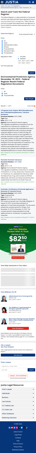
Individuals (6, 393)
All (4, 41)
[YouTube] (12, 428)
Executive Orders (9, 51)
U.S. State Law (7, 410)
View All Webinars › (18, 328)
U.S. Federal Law (8, 406)
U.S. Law (7, 6)
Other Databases (8, 414)
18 (30, 7)
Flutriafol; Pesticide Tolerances (11, 160)
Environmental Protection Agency (9, 7)
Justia (2, 6)
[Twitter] (24, 428)
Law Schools (6, 401)
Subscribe (30, 106)
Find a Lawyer (6, 362)
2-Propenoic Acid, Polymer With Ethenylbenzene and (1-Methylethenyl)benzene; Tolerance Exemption (17, 112)
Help (18, 440)
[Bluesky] (22, 428)
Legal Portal (18, 434)
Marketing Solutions (9, 418)
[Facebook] (14, 428)
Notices (6, 47)
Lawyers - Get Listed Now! (18, 375)
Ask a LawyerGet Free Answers (7, 346)
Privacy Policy (18, 446)
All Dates (23, 57)
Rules (5, 43)
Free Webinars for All (8, 292)
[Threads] (19, 428)
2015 (20, 7)
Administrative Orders (11, 45)
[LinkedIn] (10, 428)
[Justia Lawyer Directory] (27, 428)
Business (5, 397)
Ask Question (18, 355)
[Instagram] (17, 428)
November (26, 7)
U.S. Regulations (15, 6)
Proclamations (8, 53)
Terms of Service (18, 443)
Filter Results (29, 99)
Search (32, 73)
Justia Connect (18, 431)
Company (18, 437)
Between (23, 59)
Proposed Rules (9, 49)
